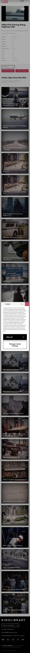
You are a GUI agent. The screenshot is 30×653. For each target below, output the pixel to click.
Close (22, 304)
